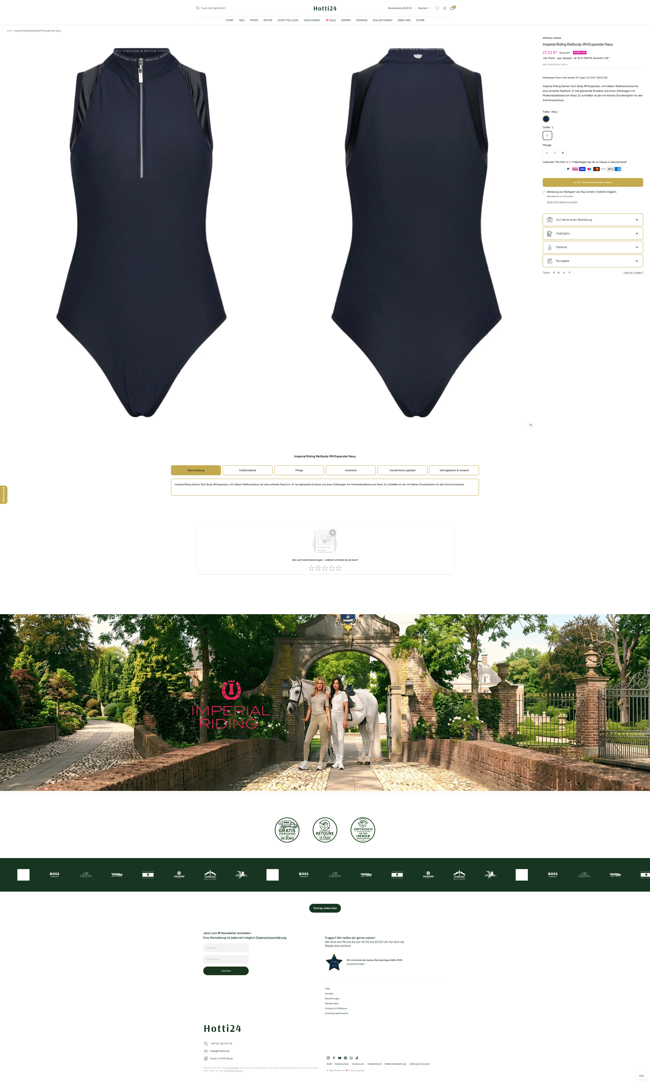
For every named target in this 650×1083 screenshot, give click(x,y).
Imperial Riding (552, 38)
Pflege (299, 470)
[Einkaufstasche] (452, 8)
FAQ (327, 988)
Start (9, 30)
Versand (566, 58)
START (230, 20)
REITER (268, 20)
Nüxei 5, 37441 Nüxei (221, 1058)
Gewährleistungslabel (402, 470)
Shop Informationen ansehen (562, 202)
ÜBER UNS (404, 20)
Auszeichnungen (356, 963)
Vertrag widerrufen (325, 908)
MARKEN (361, 20)
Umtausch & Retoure (336, 1008)
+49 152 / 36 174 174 (221, 1043)
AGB (329, 1064)
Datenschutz (342, 1064)
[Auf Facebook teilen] (554, 273)
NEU (242, 20)
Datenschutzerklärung (271, 938)
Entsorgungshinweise (336, 1013)
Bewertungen (332, 998)
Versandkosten (232, 1068)
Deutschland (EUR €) (400, 8)
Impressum (358, 1064)
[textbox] (325, 484)
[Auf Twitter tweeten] (563, 273)
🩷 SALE (330, 20)
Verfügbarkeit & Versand (454, 470)
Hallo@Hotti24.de (220, 1051)
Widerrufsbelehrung (395, 1064)
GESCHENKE (312, 20)
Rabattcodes (332, 1003)
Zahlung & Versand (419, 1064)
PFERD (254, 20)
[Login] (444, 8)
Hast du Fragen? (633, 272)
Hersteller (351, 470)
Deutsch (422, 8)
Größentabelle (247, 470)
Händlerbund (374, 1064)
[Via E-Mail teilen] (569, 273)
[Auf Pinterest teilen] (558, 273)
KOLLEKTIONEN (382, 20)
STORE (420, 20)
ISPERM (346, 20)
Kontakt (329, 993)
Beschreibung (196, 470)
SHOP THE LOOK (288, 20)
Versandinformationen (233, 1071)
